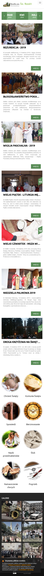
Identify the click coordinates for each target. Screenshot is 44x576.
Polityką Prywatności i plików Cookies (19, 565)
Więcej (36, 68)
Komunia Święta (33, 396)
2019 (9, 16)
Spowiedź (11, 424)
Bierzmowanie (33, 424)
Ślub (33, 453)
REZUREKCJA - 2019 (14, 47)
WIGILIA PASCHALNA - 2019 (19, 145)
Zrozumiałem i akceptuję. (26, 570)
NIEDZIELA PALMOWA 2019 (19, 292)
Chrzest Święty (11, 396)
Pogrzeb (33, 484)
